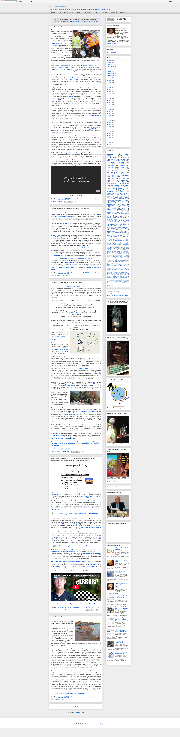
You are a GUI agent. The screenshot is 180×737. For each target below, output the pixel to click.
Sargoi (127, 259)
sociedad (53, 201)
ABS (92, 129)
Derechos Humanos (112, 220)
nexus (125, 264)
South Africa (117, 274)
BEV (86, 273)
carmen (109, 217)
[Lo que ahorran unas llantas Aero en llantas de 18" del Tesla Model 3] (76, 248)
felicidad (109, 174)
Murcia (109, 213)
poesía (122, 190)
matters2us (109, 273)
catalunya (113, 259)
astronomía (110, 223)
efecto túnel (73, 79)
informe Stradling (94, 115)
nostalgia (120, 228)
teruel (121, 245)
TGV (121, 284)
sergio (116, 252)
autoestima (122, 236)
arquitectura (110, 212)
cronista (109, 242)
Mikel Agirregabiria (57, 6)
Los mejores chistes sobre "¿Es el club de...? (121, 596)
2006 (110, 122)
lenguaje (119, 205)
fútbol (108, 235)
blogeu (115, 213)
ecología (122, 182)
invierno (121, 269)
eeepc (118, 221)
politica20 (109, 249)
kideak (123, 208)
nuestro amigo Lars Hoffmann (68, 571)
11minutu (123, 253)
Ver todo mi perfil (111, 43)
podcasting (110, 224)
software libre (110, 234)
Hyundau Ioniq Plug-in (68, 385)
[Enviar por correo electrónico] (65, 202)
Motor (112, 12)
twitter (109, 180)
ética (87, 199)
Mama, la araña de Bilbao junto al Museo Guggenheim (122, 607)
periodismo (114, 208)
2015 (110, 102)
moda (111, 239)
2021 (110, 89)
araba (120, 238)
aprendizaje (119, 193)
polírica (127, 200)
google (109, 219)
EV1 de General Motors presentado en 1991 (65, 551)
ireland (125, 251)
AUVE (93, 607)
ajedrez (112, 216)
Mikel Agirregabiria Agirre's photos (120, 295)
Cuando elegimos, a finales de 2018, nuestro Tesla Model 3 (68, 561)
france (120, 200)
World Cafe (124, 274)
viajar (115, 170)
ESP (96, 129)
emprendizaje (117, 251)
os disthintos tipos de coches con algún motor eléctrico (59, 337)
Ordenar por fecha (75, 21)
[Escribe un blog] (66, 202)
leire (126, 248)
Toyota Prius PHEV (90, 384)
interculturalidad (117, 264)
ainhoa (111, 245)
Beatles (121, 277)
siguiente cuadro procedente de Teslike (78, 242)
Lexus (52, 451)
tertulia (117, 224)
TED (117, 196)
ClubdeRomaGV (125, 207)
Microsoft (109, 236)
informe (63, 65)
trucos (109, 164)
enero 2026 (111, 78)
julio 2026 (111, 64)
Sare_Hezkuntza (111, 253)
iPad (116, 248)
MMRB (125, 247)
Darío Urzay (113, 238)
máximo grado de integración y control (62, 498)
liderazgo (109, 243)
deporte (122, 191)
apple (124, 211)
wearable (125, 257)
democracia (110, 190)
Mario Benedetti (110, 278)
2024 (110, 83)
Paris (115, 236)
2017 (110, 98)
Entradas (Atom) (79, 712)
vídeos (127, 154)
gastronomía (110, 197)
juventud (114, 186)
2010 (110, 113)
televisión (122, 201)
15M (115, 249)
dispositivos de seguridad (68, 129)
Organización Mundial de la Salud (92, 65)
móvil (120, 215)
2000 (110, 135)
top (118, 212)
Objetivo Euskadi (124, 278)
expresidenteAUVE (60, 610)
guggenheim (117, 219)
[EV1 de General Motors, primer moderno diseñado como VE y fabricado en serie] (75, 546)
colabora (120, 276)
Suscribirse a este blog (113, 487)
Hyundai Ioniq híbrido (61, 349)
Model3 (58, 235)
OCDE (58, 100)
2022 (110, 87)
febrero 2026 (111, 75)
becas (126, 284)
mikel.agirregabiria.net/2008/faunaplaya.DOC (76, 693)
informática (124, 242)
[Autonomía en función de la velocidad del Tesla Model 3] (76, 258)
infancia (113, 182)
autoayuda (114, 156)
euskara (113, 198)
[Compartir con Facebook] (70, 202)
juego (121, 248)
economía (122, 169)
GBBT (126, 277)
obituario (118, 209)
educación (93, 449)
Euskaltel (124, 232)
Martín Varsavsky (123, 268)
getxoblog (110, 191)
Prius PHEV (72, 414)
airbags (88, 129)
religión (127, 197)
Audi (126, 243)
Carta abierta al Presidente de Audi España (121, 642)
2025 (110, 80)
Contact (121, 12)
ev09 (126, 276)
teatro (127, 228)
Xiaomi (121, 280)
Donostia (127, 245)
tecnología (122, 162)
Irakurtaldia (115, 268)
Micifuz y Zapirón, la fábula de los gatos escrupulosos (121, 618)
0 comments (75, 199)
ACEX (125, 231)
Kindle (115, 270)
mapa (125, 223)
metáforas (110, 167)
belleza (124, 224)
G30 (126, 239)
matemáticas (58, 451)
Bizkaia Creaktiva (123, 265)
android (115, 260)
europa (124, 194)
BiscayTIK (112, 228)
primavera (111, 257)
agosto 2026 (111, 62)
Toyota (117, 280)
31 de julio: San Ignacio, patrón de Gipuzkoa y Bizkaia (121, 585)
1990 (110, 140)
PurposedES (110, 267)
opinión (94, 697)
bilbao (109, 160)
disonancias (109, 281)
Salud (71, 12)
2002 (110, 131)
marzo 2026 (111, 73)
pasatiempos (125, 177)
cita (126, 240)
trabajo (109, 193)
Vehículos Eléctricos (77, 549)
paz (108, 172)
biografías (116, 217)
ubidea (115, 243)
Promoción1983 (110, 280)
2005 (110, 124)
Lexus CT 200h (74, 312)
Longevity (62, 12)
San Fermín (115, 284)
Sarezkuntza (110, 248)
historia (109, 157)
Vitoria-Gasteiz (122, 230)
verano (98, 697)
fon (108, 231)
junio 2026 (111, 67)
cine (112, 178)
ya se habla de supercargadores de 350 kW (84, 442)
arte (108, 170)
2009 (110, 116)
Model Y (86, 538)
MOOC (124, 252)
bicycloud (125, 261)
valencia (115, 265)
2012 (110, 109)
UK (118, 253)
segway (127, 281)
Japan (124, 235)
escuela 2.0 (118, 223)
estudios (71, 96)
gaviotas (109, 264)
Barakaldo (116, 235)
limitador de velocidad (74, 153)
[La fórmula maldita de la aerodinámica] (76, 212)
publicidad (109, 203)
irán (123, 281)
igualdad (119, 197)
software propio (79, 496)
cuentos (125, 209)
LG (119, 270)
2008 (110, 118)
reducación (117, 183)
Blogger (102, 724)
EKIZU (123, 282)
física (89, 273)
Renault (53, 158)
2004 (110, 127)
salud (94, 199)
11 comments (74, 697)
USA (123, 204)
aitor (111, 221)
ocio (90, 697)
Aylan (119, 282)
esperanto (116, 272)
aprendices (110, 209)
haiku (116, 255)
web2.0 (127, 157)
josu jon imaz (123, 255)
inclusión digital (124, 272)
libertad (124, 217)
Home (53, 12)
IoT (108, 259)
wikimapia (122, 273)
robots (121, 220)
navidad (119, 227)
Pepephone (118, 256)
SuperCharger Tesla (58, 435)
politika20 (109, 225)
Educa (79, 12)
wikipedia (126, 227)
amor (108, 183)
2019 (110, 94)
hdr (118, 216)
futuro (112, 165)
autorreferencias (118, 188)
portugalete (113, 230)
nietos (127, 180)
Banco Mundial (62, 67)
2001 (110, 133)
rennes (118, 257)
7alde (119, 244)
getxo (127, 160)
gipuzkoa (116, 242)
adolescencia (126, 244)
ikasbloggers (113, 215)
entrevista (109, 272)
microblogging (114, 207)
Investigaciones (55, 93)
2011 (110, 111)
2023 (110, 85)
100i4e (119, 231)
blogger (122, 203)
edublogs (121, 260)
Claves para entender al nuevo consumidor (121, 653)
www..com (111, 294)
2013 (110, 107)
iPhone (113, 231)
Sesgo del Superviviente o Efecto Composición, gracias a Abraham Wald (121, 630)
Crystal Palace (55, 43)
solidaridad (59, 201)
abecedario (125, 270)
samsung (115, 277)
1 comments (75, 607)
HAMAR (109, 244)
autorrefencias (110, 200)
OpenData (118, 261)
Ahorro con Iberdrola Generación (120, 572)
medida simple (61, 30)
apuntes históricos (117, 240)
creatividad (110, 205)
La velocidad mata (56, 27)
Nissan (117, 278)
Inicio (76, 706)
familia (127, 164)
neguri (116, 273)
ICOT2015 (117, 247)
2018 (110, 96)
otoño (126, 260)
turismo (127, 185)
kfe (116, 245)
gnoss (115, 269)
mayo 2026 (111, 69)
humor (86, 697)
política (118, 160)
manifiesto (125, 267)
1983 (110, 144)
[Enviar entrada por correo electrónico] (75, 201)
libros (112, 162)
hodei (114, 263)
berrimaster (126, 256)
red (125, 221)
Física (62, 88)
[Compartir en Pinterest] (72, 202)
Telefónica (127, 238)
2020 (110, 91)
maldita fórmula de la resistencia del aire (82, 225)
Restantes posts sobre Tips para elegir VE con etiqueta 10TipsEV (76, 604)
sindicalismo (121, 225)
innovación (73, 610)
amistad (118, 174)
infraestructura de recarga (92, 496)
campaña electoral (111, 276)
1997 (110, 137)
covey (126, 280)
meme (117, 232)
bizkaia (114, 177)
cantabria (125, 263)
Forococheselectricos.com (90, 411)
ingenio (118, 180)
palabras (109, 265)
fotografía (109, 211)
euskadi (122, 159)
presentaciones (111, 204)
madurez (117, 211)
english (120, 249)
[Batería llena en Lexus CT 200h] (76, 286)
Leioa (114, 244)
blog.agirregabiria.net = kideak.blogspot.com (95, 9)
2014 (110, 105)
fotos (124, 156)
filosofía (127, 205)
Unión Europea (73, 103)
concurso (126, 215)
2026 (110, 60)
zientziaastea (118, 239)
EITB (111, 247)
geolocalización (117, 281)
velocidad (73, 77)
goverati (109, 263)
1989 (110, 142)
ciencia (87, 449)
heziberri (109, 277)
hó (128, 236)
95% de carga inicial (75, 264)
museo (124, 216)
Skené (110, 260)
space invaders (112, 282)
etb (121, 243)
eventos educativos (122, 234)
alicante (127, 183)
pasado (108, 252)
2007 (110, 120)
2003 (110, 129)
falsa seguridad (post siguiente (71, 524)
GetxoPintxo (110, 256)
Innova (87, 12)
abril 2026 (111, 71)
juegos (127, 220)
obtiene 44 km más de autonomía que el (72, 538)
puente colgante (125, 213)
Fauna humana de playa (58, 617)
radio (125, 219)
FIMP (113, 261)
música (127, 174)
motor (90, 199)
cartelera (109, 269)
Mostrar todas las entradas (90, 21)
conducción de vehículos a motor (64, 216)
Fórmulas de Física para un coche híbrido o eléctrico (67, 282)
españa (113, 201)
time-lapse (121, 259)
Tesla (52, 214)
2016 (110, 100)
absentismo (117, 267)
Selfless (104, 12)
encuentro (109, 232)
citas (118, 157)
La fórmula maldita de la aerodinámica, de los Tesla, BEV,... (70, 208)
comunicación (115, 185)
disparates (109, 285)
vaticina (109, 268)
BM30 (108, 261)
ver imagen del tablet (71, 262)
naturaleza (126, 186)
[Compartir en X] (68, 202)
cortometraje (110, 227)
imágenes (109, 196)
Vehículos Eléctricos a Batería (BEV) (79, 501)
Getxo (96, 12)
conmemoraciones (119, 172)
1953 (119, 263)
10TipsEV (88, 607)
